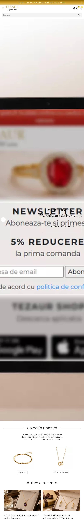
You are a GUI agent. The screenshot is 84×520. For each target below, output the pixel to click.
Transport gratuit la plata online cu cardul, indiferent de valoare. (42, 2)
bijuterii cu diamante (42, 437)
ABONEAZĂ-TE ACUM (62, 226)
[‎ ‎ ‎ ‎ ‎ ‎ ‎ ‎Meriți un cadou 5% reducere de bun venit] (42, 220)
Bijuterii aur (23, 472)
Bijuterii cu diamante (61, 472)
